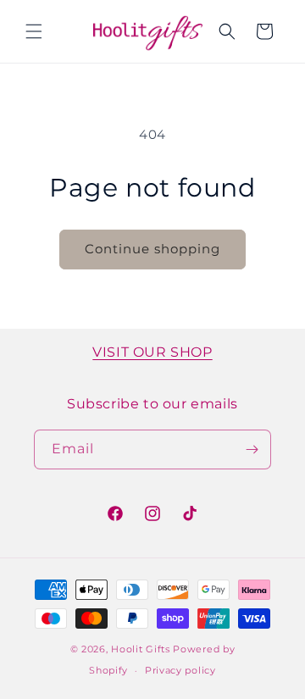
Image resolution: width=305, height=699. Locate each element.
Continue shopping (152, 249)
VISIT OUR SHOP (152, 352)
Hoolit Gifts (140, 649)
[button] (34, 31)
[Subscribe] (251, 449)
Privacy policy (180, 670)
